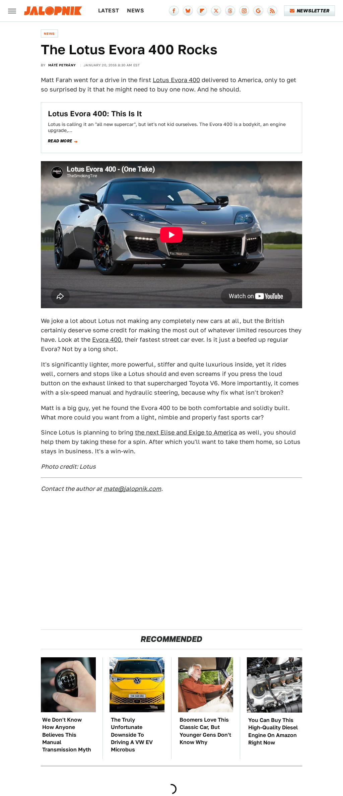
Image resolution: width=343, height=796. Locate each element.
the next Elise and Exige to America (186, 432)
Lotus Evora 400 (176, 79)
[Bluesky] (188, 11)
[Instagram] (244, 11)
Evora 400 (106, 339)
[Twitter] (216, 11)
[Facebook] (174, 11)
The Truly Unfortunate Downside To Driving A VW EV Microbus (132, 735)
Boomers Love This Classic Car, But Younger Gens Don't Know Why (205, 731)
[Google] (258, 11)
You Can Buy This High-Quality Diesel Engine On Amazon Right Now (273, 731)
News (135, 10)
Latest (108, 10)
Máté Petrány (62, 65)
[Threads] (230, 11)
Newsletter (313, 10)
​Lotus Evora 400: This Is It (95, 113)
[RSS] (272, 11)
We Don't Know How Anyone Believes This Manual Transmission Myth (66, 735)
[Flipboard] (202, 11)
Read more (60, 141)
